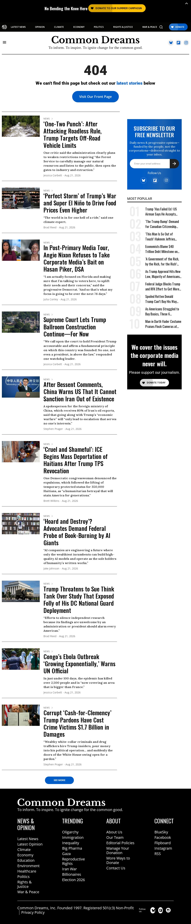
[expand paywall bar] (187, 3)
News (46, 118)
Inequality (70, 842)
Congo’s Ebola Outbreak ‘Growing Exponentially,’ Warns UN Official (79, 663)
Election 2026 (73, 879)
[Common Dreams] (4, 27)
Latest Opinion (30, 844)
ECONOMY (78, 27)
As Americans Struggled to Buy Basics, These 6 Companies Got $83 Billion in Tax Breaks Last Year (163, 311)
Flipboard (162, 842)
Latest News (27, 838)
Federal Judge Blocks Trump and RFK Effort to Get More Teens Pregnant (162, 286)
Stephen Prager (53, 429)
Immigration (73, 837)
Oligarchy (70, 832)
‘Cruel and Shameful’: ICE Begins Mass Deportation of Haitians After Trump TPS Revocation (75, 460)
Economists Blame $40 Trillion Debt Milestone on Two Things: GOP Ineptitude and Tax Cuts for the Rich (162, 249)
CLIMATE (59, 27)
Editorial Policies (120, 842)
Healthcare (26, 871)
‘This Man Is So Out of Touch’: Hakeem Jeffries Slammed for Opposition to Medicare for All (162, 237)
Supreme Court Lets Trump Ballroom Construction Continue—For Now (74, 326)
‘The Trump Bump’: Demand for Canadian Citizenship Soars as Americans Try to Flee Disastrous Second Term (163, 224)
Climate (24, 849)
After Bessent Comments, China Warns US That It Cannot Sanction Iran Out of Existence (79, 391)
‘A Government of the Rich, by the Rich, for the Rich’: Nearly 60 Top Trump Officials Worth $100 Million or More (162, 261)
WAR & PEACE (149, 27)
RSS (157, 853)
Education (26, 860)
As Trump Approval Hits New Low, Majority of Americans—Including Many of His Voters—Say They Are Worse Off (163, 274)
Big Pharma (72, 848)
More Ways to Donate (118, 860)
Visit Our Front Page (95, 96)
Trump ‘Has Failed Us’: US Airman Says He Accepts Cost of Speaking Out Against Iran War (161, 212)
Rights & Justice (24, 884)
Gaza (66, 853)
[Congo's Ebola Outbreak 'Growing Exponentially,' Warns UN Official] (21, 659)
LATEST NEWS (18, 27)
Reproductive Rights (73, 861)
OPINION (40, 27)
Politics (23, 876)
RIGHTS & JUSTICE (123, 27)
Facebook (162, 837)
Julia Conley (50, 299)
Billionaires (71, 874)
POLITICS (99, 27)
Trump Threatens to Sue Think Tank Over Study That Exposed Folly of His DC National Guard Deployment (78, 599)
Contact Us (115, 868)
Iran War (69, 868)
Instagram (163, 848)
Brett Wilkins (51, 501)
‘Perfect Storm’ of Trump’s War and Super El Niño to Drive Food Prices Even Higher (79, 202)
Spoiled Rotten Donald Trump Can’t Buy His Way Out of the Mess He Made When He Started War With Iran (162, 299)
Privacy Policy (33, 912)
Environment (28, 865)
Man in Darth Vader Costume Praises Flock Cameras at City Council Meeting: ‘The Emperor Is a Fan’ (163, 324)
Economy (25, 854)
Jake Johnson (51, 568)
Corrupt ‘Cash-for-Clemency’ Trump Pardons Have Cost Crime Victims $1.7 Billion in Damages (77, 723)
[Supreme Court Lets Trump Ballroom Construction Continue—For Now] (21, 322)
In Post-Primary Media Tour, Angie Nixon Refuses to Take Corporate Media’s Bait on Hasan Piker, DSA (76, 258)
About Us (114, 832)
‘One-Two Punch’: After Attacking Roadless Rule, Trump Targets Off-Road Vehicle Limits (72, 134)
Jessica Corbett (52, 175)
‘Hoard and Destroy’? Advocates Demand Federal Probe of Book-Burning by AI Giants (76, 532)
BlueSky (161, 832)
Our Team (115, 837)
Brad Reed (50, 227)
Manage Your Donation (117, 850)
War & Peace (28, 891)
